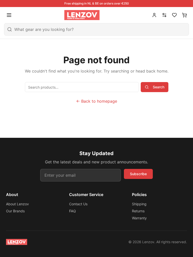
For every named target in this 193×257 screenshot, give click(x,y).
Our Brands (15, 211)
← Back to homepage (96, 101)
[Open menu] (9, 15)
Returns (138, 211)
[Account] (154, 15)
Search (158, 87)
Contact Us (78, 204)
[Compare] (164, 15)
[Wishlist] (174, 15)
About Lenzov (17, 204)
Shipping (139, 204)
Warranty (139, 218)
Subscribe (138, 174)
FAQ (72, 211)
